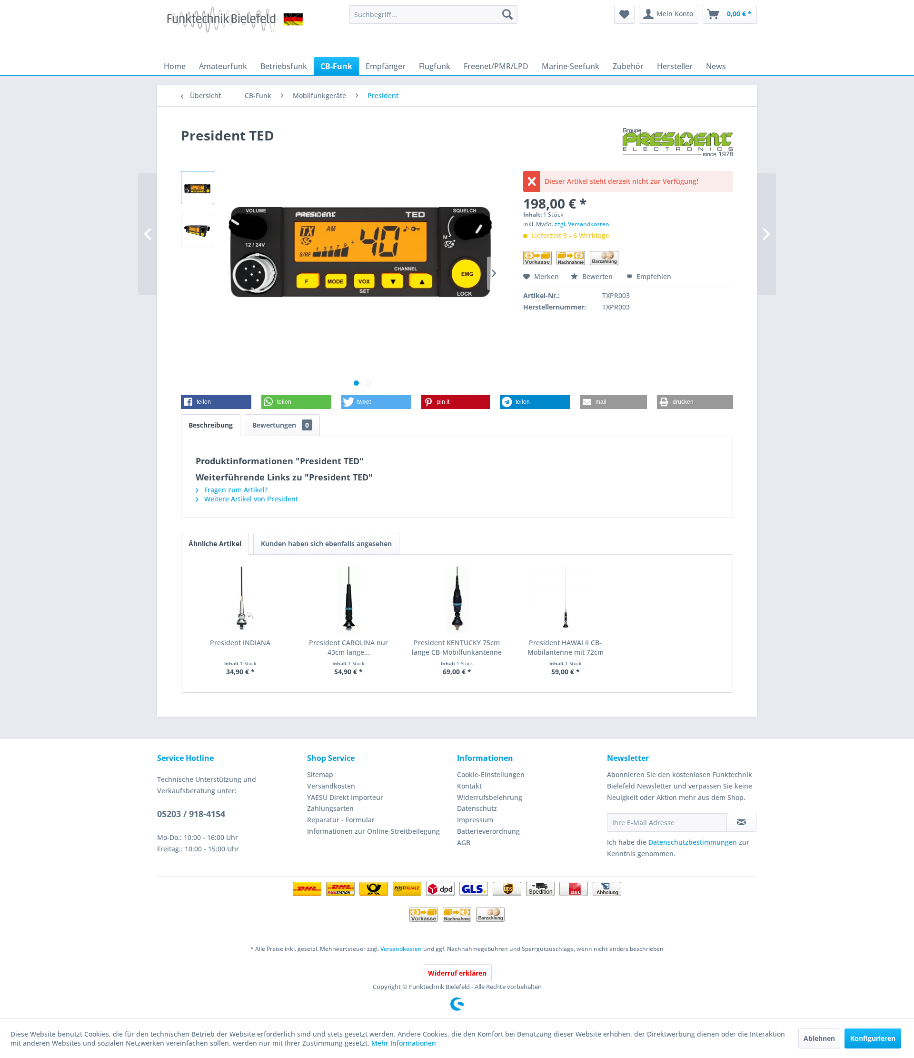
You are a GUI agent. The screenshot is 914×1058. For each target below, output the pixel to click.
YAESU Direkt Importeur (345, 797)
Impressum (475, 819)
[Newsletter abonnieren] (741, 822)
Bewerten (597, 276)
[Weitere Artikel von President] (678, 144)
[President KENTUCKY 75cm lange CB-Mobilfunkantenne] (457, 600)
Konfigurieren (872, 1038)
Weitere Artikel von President (250, 498)
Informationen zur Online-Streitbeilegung (373, 831)
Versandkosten (331, 785)
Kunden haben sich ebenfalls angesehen (326, 543)
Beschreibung (211, 424)
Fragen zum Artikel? (235, 489)
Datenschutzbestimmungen (692, 842)
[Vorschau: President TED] (197, 187)
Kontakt (469, 785)
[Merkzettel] (624, 14)
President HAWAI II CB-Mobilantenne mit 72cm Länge (565, 647)
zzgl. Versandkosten (582, 224)
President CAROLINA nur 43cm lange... (348, 647)
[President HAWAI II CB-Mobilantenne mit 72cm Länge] (565, 600)
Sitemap (320, 774)
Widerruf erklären (457, 973)
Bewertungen (280, 424)
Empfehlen (653, 276)
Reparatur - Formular (341, 819)
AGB (463, 842)
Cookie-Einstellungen (491, 774)
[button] (216, 402)
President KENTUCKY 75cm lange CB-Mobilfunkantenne (457, 647)
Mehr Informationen (403, 1043)
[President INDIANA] (240, 600)
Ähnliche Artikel (215, 543)
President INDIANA (240, 642)
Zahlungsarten (330, 808)
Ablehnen (819, 1038)
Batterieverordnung (488, 831)
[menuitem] (433, 14)
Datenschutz (477, 808)
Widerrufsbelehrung (489, 797)
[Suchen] (507, 14)
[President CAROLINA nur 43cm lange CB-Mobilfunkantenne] (349, 600)
